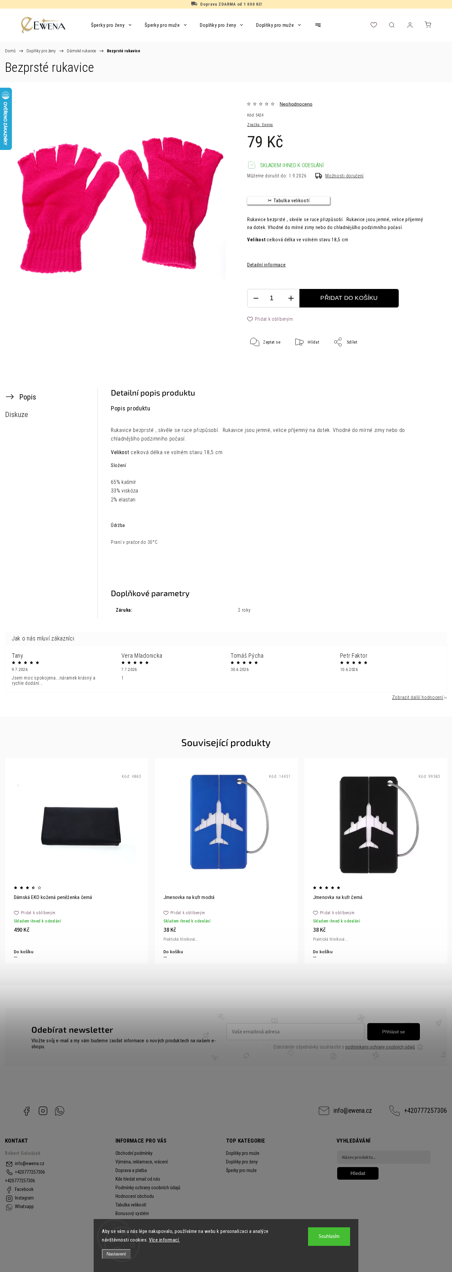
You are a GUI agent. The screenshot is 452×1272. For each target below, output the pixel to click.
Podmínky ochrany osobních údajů (147, 1187)
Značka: (260, 124)
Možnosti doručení (344, 175)
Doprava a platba (131, 1170)
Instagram (43, 1111)
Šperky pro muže (241, 1170)
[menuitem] (111, 25)
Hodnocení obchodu (134, 1196)
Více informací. (164, 1240)
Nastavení (116, 1253)
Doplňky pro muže (242, 1153)
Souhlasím (329, 1236)
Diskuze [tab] (16, 414)
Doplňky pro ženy (242, 1161)
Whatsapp (60, 1111)
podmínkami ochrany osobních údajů (380, 1047)
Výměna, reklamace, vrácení (141, 1161)
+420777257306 (425, 1110)
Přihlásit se (393, 1031)
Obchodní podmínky (134, 1153)
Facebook (26, 1111)
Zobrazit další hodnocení (417, 697)
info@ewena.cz (353, 1110)
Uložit (263, 362)
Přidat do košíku (349, 298)
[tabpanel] (76, 861)
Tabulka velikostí (130, 1204)
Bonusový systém (132, 1213)
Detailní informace (266, 264)
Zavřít (415, 363)
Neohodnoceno (296, 104)
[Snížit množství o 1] (256, 298)
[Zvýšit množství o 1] (291, 298)
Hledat (357, 1173)
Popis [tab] (27, 397)
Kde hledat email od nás (137, 1179)
